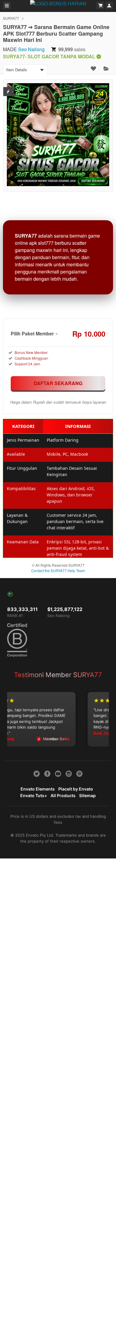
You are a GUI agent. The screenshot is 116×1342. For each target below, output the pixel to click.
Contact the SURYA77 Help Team (58, 570)
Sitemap (87, 795)
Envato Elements (38, 788)
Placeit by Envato (75, 788)
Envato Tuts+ (33, 795)
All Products (63, 795)
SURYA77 (11, 18)
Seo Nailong (31, 49)
